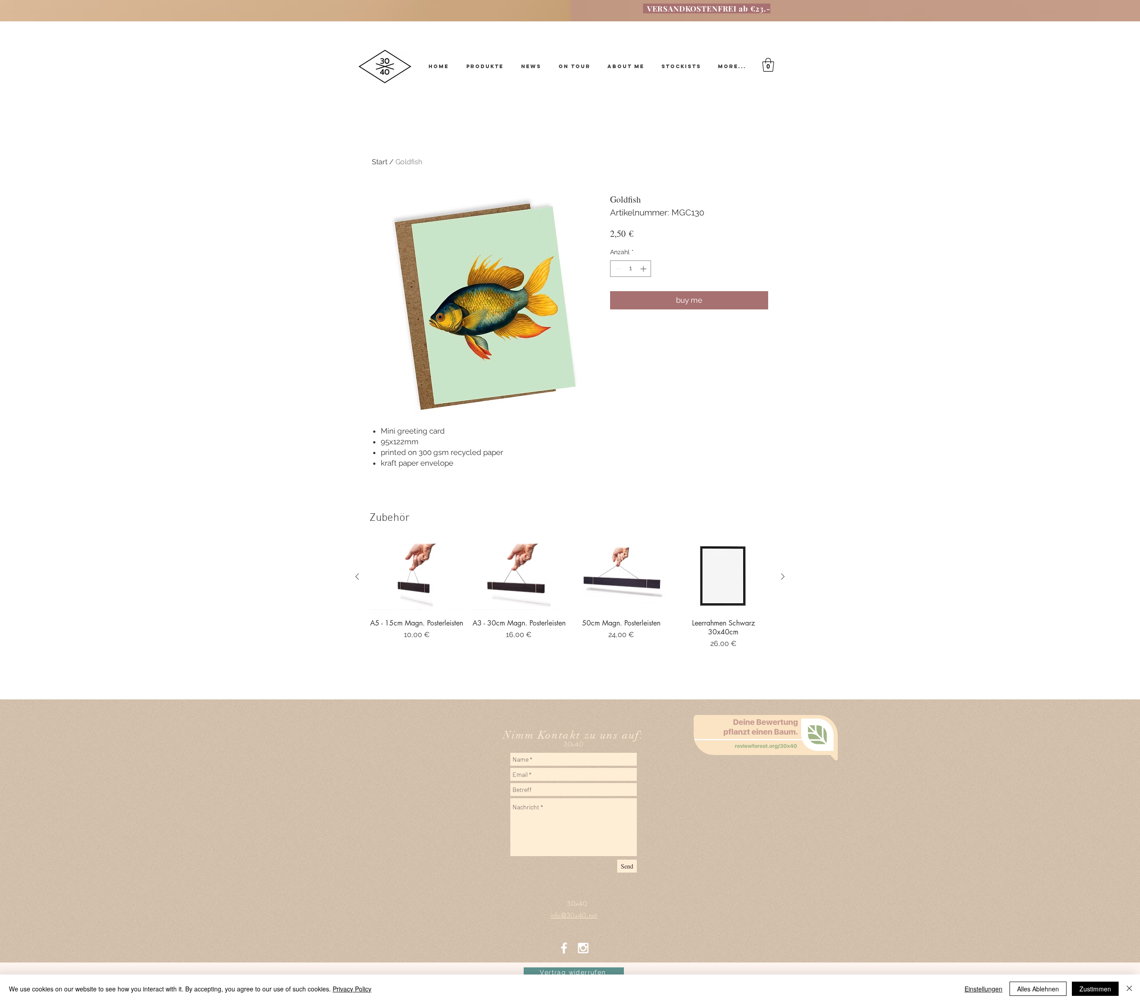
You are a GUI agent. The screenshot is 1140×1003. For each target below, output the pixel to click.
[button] (768, 65)
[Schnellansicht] (417, 577)
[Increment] (644, 268)
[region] (768, 788)
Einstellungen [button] (983, 988)
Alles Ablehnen (1038, 988)
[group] (570, 607)
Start (379, 162)
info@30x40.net (570, 755)
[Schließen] (1129, 989)
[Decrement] (617, 268)
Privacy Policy (352, 988)
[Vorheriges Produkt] (357, 576)
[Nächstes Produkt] (783, 576)
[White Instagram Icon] (583, 948)
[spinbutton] (631, 268)
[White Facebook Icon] (564, 948)
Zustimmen (1095, 988)
